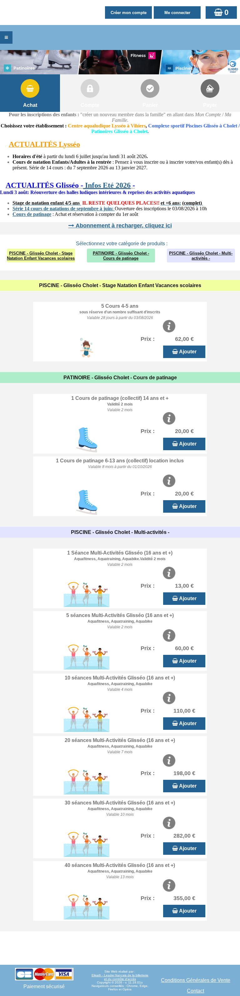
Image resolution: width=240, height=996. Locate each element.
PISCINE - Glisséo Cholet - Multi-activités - (200, 256)
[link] (2, 186)
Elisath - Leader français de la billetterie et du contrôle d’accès (120, 977)
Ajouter (188, 351)
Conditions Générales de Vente (195, 980)
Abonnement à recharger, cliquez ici (124, 225)
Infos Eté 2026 (107, 185)
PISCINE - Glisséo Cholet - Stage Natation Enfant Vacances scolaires (41, 256)
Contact (195, 991)
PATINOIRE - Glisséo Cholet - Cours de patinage (121, 256)
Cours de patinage (31, 214)
